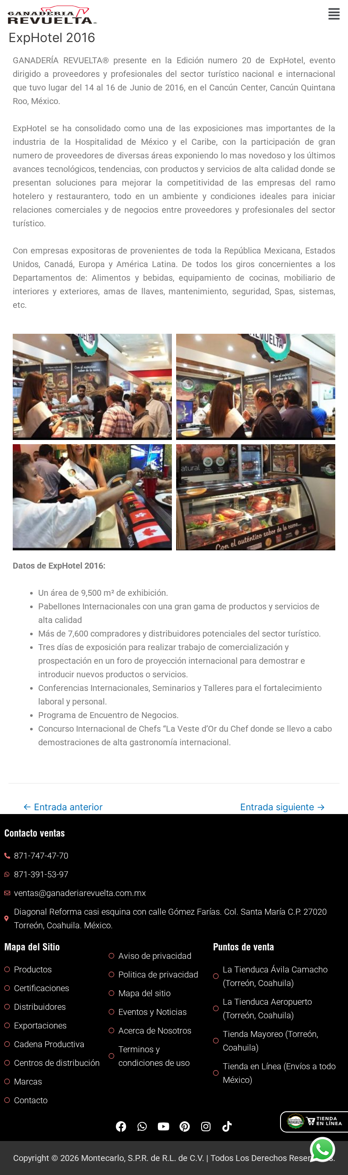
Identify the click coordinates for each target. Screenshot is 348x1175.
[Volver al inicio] (52, 14)
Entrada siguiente (282, 807)
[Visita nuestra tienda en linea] (314, 1122)
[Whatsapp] (322, 1149)
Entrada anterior (63, 807)
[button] (224, 15)
